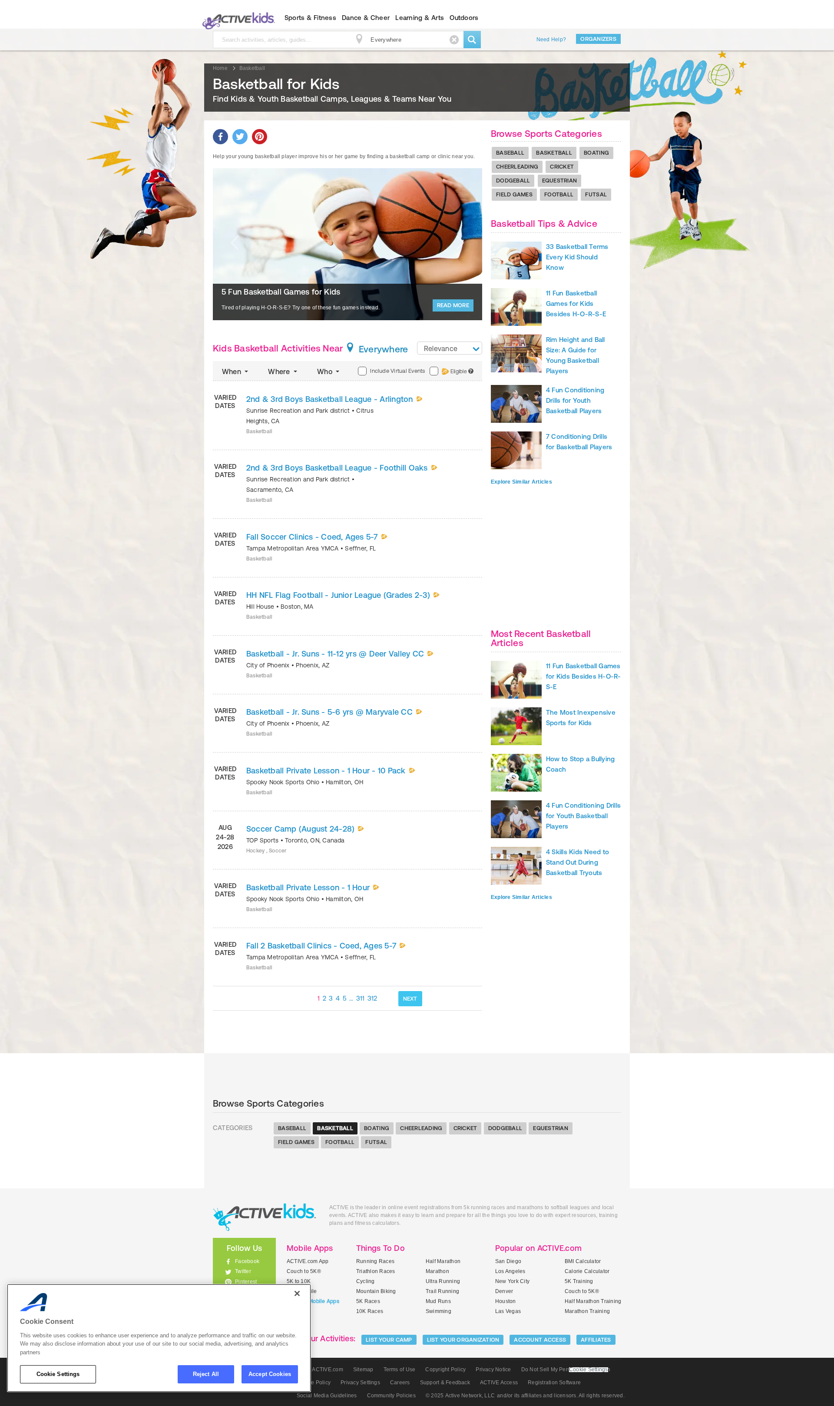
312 (372, 998)
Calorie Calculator (587, 1271)
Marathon (437, 1271)
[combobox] (449, 348)
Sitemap (363, 1369)
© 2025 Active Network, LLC (460, 1396)
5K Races (368, 1301)
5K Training (579, 1281)
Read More (453, 305)
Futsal (596, 194)
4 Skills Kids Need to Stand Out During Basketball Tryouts (577, 862)
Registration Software (554, 1382)
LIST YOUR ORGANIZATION (463, 1339)
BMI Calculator (583, 1261)
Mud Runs (438, 1301)
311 (360, 998)
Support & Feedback (445, 1382)
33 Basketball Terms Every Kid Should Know (577, 257)
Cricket (562, 166)
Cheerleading (517, 166)
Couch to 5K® (304, 1271)
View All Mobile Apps (313, 1301)
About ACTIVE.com (320, 1369)
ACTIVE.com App (307, 1261)
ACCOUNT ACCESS (540, 1339)
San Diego (508, 1261)
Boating (596, 152)
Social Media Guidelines (327, 1396)
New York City (512, 1281)
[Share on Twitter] (240, 136)
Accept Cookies (269, 1374)
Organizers (598, 39)
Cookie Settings (58, 1374)
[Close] (297, 1293)
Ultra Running (443, 1281)
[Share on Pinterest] (259, 136)
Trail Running (442, 1291)
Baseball (510, 152)
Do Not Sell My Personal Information (565, 1369)
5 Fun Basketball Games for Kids (281, 291)
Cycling (365, 1281)
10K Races (369, 1311)
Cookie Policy (314, 1382)
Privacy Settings (360, 1382)
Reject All (206, 1374)
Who (325, 371)
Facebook (247, 1261)
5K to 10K (299, 1281)
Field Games (514, 194)
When (232, 371)
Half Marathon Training (593, 1301)
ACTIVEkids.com (237, 18)
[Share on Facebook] (220, 136)
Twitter (243, 1271)
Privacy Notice (493, 1369)
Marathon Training (587, 1311)
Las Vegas (508, 1311)
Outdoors (464, 17)
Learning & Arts (419, 17)
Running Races (375, 1261)
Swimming (438, 1311)
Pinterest (246, 1282)
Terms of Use (400, 1369)
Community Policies (391, 1396)
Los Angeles (510, 1271)
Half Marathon (443, 1261)
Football (558, 194)
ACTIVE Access (499, 1382)
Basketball (554, 152)
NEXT (410, 998)
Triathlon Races (375, 1271)
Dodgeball (513, 180)
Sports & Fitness (310, 17)
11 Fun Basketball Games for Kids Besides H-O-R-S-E (576, 303)
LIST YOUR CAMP (389, 1339)
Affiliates (596, 1339)
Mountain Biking (376, 1291)
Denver (504, 1291)
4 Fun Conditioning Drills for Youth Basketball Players (575, 400)
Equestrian (559, 180)
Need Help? (551, 39)
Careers (400, 1382)
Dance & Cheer (366, 17)
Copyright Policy (445, 1369)
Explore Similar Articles (521, 482)
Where (279, 371)
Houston (505, 1301)
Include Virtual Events (397, 371)
